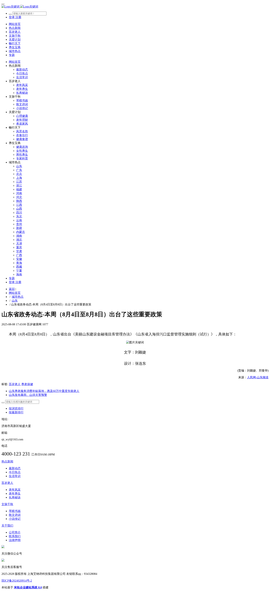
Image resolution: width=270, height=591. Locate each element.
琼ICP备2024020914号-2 (16, 580)
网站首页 (15, 24)
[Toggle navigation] (2, 4)
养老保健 (27, 384)
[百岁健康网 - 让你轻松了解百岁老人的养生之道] (135, 7)
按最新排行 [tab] (16, 412)
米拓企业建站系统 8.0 (28, 587)
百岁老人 (15, 384)
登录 (12, 17)
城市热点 (18, 296)
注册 (18, 17)
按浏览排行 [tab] (16, 408)
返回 (12, 289)
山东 (15, 300)
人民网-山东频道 (258, 377)
